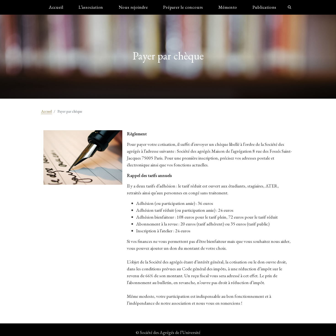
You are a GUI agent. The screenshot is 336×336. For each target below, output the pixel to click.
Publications (265, 7)
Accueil (56, 7)
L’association (91, 7)
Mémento (228, 7)
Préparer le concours (183, 7)
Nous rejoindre (133, 7)
